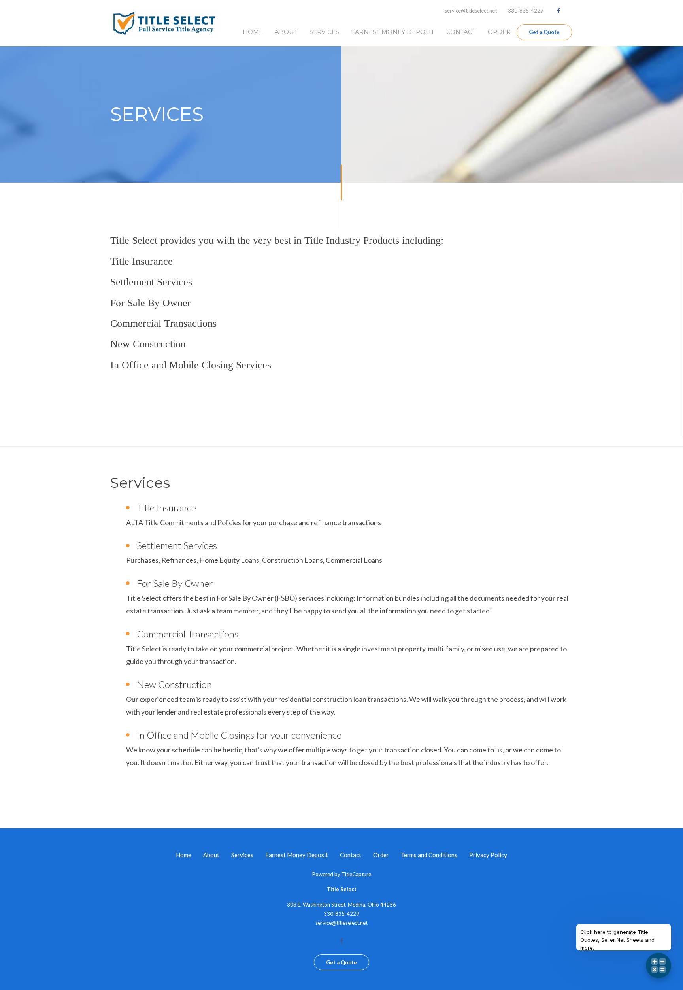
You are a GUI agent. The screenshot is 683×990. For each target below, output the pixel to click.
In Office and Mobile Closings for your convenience (239, 735)
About (286, 32)
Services (324, 32)
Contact (461, 32)
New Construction (174, 684)
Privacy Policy (488, 854)
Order (499, 32)
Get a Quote (544, 32)
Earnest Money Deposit (392, 32)
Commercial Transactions (187, 633)
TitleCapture (356, 874)
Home (253, 32)
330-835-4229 (525, 11)
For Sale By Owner (175, 583)
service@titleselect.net (471, 11)
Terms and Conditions (429, 854)
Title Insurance (166, 507)
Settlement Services (177, 545)
